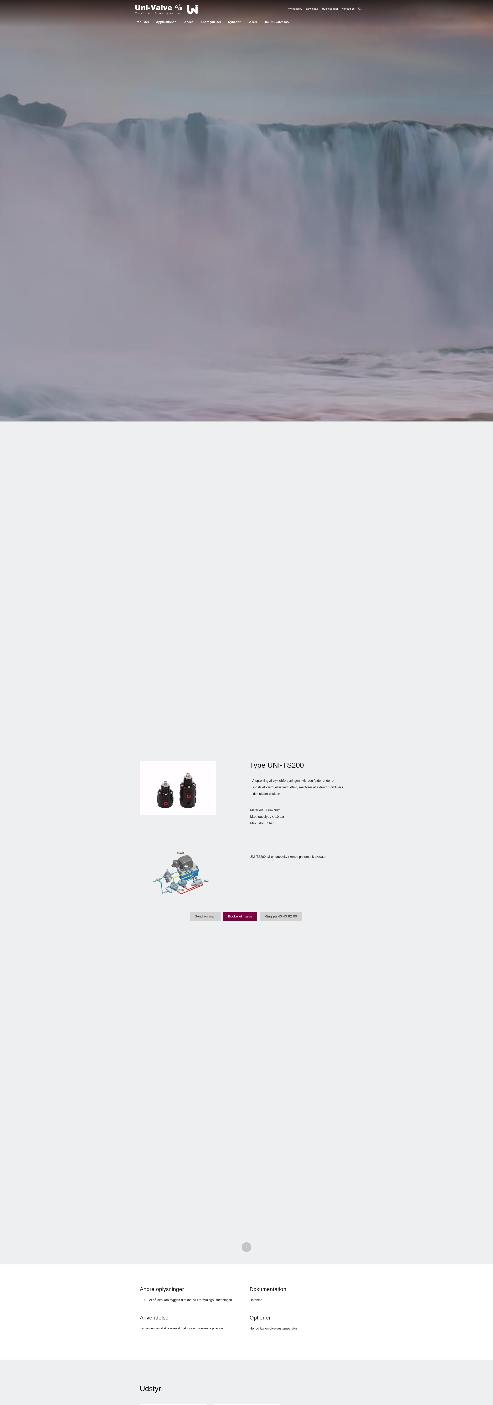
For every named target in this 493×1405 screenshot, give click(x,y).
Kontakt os (348, 8)
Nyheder (234, 22)
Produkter (141, 22)
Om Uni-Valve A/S (276, 22)
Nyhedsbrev (295, 8)
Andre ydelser (210, 22)
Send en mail (205, 916)
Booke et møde (240, 916)
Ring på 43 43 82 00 (281, 916)
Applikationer (166, 22)
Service (188, 22)
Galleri (252, 22)
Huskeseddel (330, 8)
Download (312, 8)
